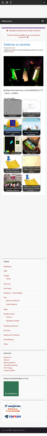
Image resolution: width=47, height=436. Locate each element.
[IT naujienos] (13, 411)
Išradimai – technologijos (13, 293)
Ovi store (7, 330)
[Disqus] (23, 228)
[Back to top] (42, 431)
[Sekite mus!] (7, 2)
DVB (5, 271)
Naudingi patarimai (11, 326)
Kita (5, 297)
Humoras (7, 284)
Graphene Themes (18, 430)
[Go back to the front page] (23, 11)
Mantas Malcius (10, 362)
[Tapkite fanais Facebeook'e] (11, 2)
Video (13, 48)
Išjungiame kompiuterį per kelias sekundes (25, 31)
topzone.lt (7, 357)
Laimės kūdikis (9, 370)
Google (6, 276)
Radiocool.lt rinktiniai (11, 335)
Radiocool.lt (7, 21)
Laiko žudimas (11, 304)
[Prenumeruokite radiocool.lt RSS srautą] (3, 2)
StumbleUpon (9, 339)
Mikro (6, 309)
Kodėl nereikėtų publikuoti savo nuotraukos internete (23, 36)
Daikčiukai (7, 266)
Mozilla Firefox (9, 314)
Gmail (8, 279)
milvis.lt (6, 360)
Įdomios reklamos (13, 300)
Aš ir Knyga (8, 368)
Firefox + (9, 317)
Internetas (7, 288)
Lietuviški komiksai (11, 365)
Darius (12, 52)
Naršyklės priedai (12, 321)
